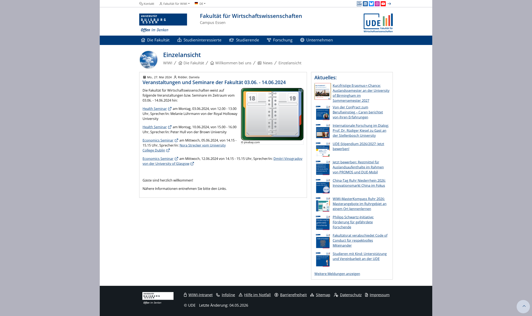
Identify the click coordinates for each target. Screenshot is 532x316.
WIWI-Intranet (200, 294)
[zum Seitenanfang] (523, 306)
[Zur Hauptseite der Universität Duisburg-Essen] (163, 23)
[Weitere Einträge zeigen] (390, 3)
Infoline (228, 294)
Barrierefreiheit (293, 294)
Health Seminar (155, 108)
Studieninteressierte (202, 40)
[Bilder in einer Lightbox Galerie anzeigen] (272, 114)
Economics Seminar (158, 140)
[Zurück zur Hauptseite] (378, 23)
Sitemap (323, 294)
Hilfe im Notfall (257, 294)
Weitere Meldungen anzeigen (337, 273)
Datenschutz (351, 294)
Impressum (380, 294)
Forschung (282, 40)
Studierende (247, 40)
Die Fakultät (158, 40)
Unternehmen (319, 40)
